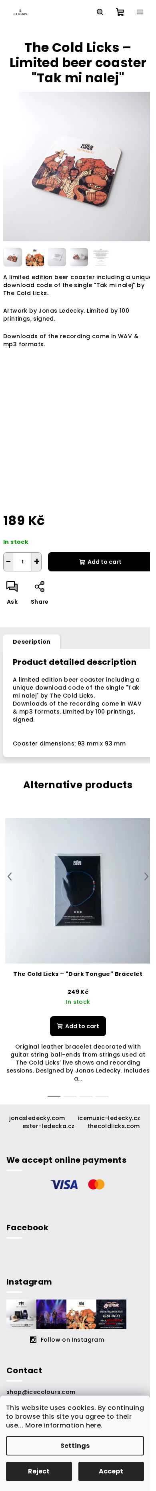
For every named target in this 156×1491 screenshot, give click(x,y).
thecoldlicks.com (114, 1126)
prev (9, 876)
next (146, 876)
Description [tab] (31, 642)
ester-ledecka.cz (48, 1126)
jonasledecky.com (37, 1118)
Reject (39, 1471)
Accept (111, 1471)
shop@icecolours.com (41, 1392)
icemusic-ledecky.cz (109, 1118)
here (93, 1425)
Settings (75, 1445)
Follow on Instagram (72, 1340)
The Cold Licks (25, 293)
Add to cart (105, 562)
